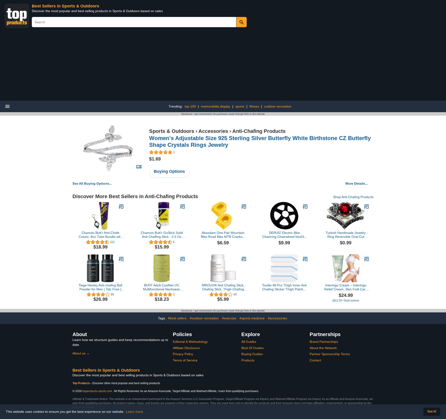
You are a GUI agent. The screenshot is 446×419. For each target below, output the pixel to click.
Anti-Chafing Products (258, 131)
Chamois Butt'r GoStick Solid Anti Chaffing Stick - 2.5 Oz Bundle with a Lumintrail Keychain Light (162, 235)
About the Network (323, 348)
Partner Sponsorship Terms (330, 354)
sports (239, 106)
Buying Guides (252, 354)
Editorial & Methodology (190, 342)
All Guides (248, 342)
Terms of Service (185, 360)
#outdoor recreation (204, 318)
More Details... (356, 183)
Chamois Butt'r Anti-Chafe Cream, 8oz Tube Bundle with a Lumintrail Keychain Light (100, 235)
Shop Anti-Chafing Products (353, 197)
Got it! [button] (431, 411)
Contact (315, 360)
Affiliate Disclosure (186, 348)
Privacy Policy (183, 354)
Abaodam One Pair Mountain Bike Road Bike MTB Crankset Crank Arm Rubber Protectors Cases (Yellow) (223, 235)
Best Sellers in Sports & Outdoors (65, 6)
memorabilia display (215, 106)
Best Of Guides (252, 348)
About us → (81, 353)
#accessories (277, 318)
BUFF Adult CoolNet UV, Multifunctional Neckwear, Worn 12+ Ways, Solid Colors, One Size (162, 287)
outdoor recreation (277, 106)
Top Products (81, 383)
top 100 (190, 106)
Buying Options (169, 171)
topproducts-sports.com (97, 391)
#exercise (229, 318)
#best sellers (177, 318)
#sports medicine (252, 318)
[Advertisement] (223, 65)
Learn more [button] (134, 411)
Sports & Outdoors (171, 131)
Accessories (213, 131)
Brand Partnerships (324, 342)
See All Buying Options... (92, 183)
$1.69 (155, 158)
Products (247, 360)
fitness (254, 106)
